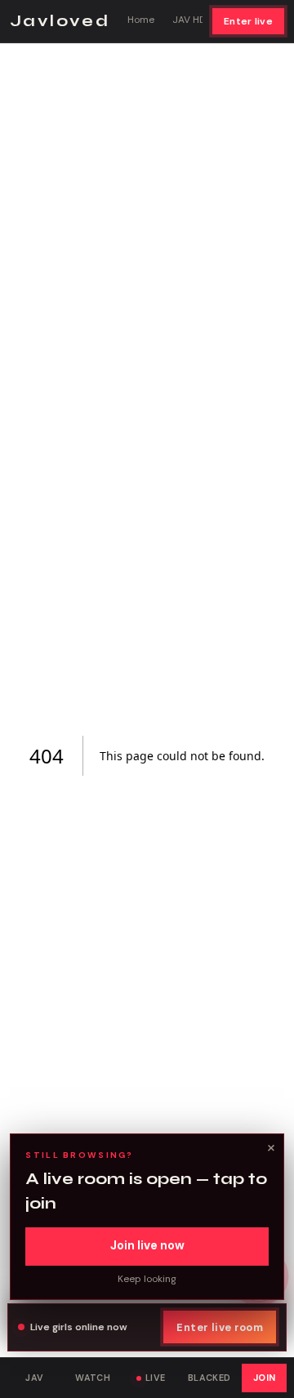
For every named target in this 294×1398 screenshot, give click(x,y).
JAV (34, 1377)
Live (155, 1377)
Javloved (59, 21)
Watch (92, 1377)
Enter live (248, 21)
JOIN (264, 1377)
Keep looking (147, 1278)
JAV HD (189, 19)
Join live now (147, 1245)
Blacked (209, 1377)
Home (140, 19)
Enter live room (219, 1327)
